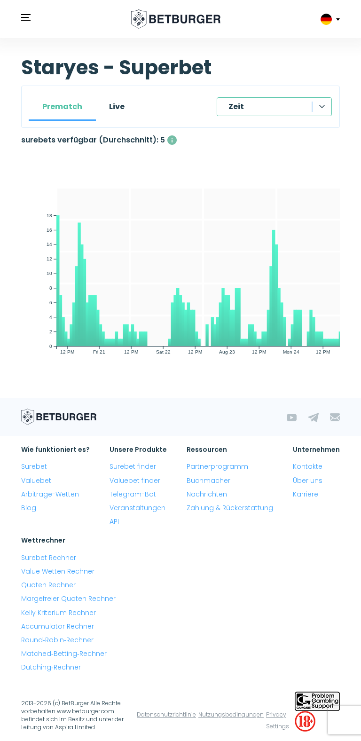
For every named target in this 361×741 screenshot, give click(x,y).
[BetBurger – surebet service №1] (175, 19)
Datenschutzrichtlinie (166, 714)
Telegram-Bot (133, 494)
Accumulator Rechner (57, 626)
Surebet (34, 466)
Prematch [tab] (62, 106)
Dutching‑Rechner (51, 667)
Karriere (305, 494)
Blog (28, 507)
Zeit (236, 106)
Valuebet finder (135, 480)
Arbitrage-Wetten (50, 494)
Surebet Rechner (48, 557)
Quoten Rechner (48, 585)
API (114, 521)
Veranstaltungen (137, 507)
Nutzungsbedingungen (231, 714)
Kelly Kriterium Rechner (58, 612)
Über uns (307, 480)
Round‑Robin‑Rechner (57, 640)
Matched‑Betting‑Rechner (64, 653)
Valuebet (36, 480)
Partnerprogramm (217, 466)
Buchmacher (208, 480)
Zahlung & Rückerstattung (230, 507)
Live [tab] (117, 106)
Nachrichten (207, 494)
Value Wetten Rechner (57, 571)
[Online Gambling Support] (317, 700)
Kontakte (307, 466)
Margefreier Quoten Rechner (68, 598)
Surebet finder (133, 466)
